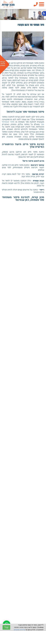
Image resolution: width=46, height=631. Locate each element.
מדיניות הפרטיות (19, 629)
